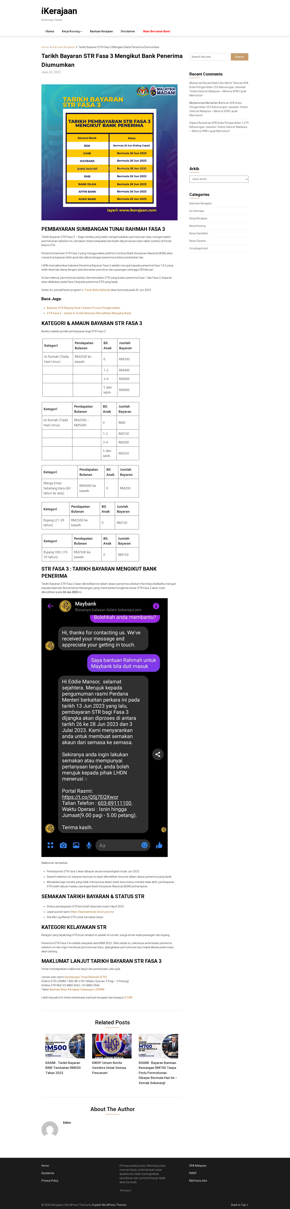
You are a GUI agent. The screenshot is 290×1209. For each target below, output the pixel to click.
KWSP (193, 1173)
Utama (49, 31)
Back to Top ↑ (240, 1204)
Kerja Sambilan (198, 233)
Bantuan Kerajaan (101, 31)
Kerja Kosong (71, 31)
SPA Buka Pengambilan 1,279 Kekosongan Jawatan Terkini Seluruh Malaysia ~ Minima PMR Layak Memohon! (219, 127)
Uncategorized (198, 248)
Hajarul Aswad (198, 122)
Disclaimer (128, 31)
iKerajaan (59, 11)
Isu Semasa (196, 210)
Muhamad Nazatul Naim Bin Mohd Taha (214, 83)
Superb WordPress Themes (109, 1204)
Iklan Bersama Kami (156, 31)
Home (45, 47)
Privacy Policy (49, 1180)
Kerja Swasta (197, 240)
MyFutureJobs (198, 1180)
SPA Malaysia (197, 1165)
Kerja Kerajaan (198, 218)
